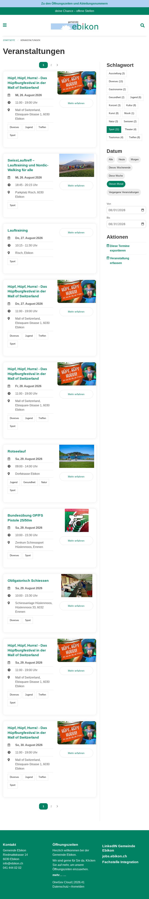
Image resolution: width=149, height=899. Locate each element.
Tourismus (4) (116, 137)
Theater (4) (130, 129)
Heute (122, 159)
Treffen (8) (134, 137)
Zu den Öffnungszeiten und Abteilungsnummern (74, 3)
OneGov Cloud (62, 882)
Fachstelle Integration (120, 862)
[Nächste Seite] (57, 65)
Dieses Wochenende (119, 167)
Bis (108, 217)
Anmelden (77, 886)
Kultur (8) (131, 105)
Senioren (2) (130, 121)
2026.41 (79, 882)
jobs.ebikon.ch (114, 856)
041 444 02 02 (12, 867)
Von (109, 203)
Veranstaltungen (30, 40)
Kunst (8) (113, 113)
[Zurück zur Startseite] (74, 25)
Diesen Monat (116, 184)
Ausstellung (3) (117, 73)
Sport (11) (114, 129)
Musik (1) (129, 113)
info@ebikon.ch (13, 863)
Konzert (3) (114, 105)
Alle (111, 159)
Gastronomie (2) (117, 89)
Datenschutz (61, 886)
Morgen (135, 159)
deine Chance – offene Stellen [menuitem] (76, 10)
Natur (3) (113, 121)
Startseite (9, 40)
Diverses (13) (116, 81)
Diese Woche (116, 175)
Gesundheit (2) (116, 97)
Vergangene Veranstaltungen (124, 192)
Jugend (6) (135, 97)
